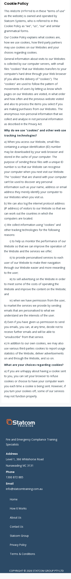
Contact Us (16, 526)
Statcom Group (19, 536)
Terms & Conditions (22, 554)
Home (14, 499)
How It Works (18, 508)
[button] (61, 7)
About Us (15, 517)
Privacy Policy (18, 545)
